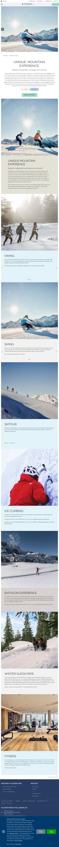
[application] (29, 831)
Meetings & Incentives (9, 786)
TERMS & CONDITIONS (29, 801)
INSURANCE (35, 796)
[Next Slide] (56, 29)
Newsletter (32, 1)
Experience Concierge (13, 55)
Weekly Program (29, 94)
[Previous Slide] (2, 29)
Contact (56, 1)
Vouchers (40, 1)
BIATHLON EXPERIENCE (21, 593)
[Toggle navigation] (1, 4)
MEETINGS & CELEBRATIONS (11, 783)
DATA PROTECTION (42, 801)
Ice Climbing (14, 511)
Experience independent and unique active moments (29, 70)
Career (34, 789)
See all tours (10, 442)
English (4, 1)
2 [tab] (29, 46)
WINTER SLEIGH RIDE (19, 673)
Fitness (10, 756)
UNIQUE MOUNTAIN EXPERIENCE (21, 162)
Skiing (9, 344)
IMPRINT (18, 801)
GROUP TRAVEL (7, 789)
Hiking (9, 255)
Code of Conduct (6, 803)
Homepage (5, 55)
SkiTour (11, 424)
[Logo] (28, 4)
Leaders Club (36, 793)
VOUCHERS (35, 786)
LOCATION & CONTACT (7, 801)
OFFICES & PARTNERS (8, 791)
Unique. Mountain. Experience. (29, 64)
